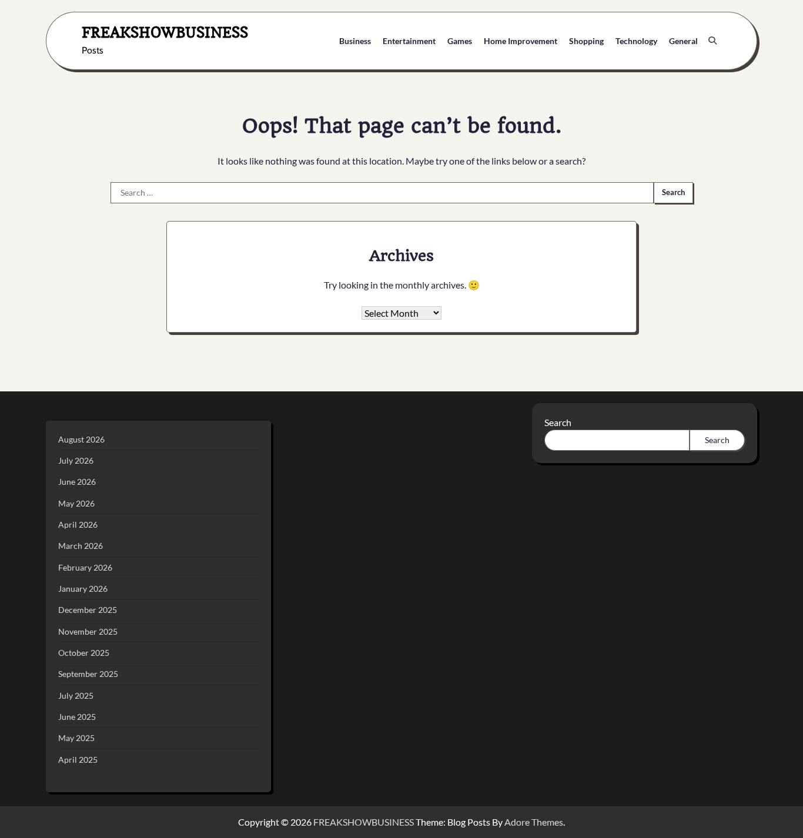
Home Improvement (520, 41)
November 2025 (88, 631)
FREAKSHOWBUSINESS (165, 32)
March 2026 (80, 546)
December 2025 (87, 610)
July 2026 (75, 460)
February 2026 (85, 567)
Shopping (586, 41)
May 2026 (76, 503)
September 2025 (88, 674)
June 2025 (77, 717)
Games (459, 41)
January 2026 (83, 589)
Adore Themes (533, 821)
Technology (636, 41)
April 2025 (78, 760)
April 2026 (78, 524)
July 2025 (75, 695)
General (683, 41)
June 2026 (77, 482)
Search (557, 422)
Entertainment (409, 41)
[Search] (712, 40)
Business (355, 41)
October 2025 (83, 653)
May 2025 (76, 738)
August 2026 (81, 439)
